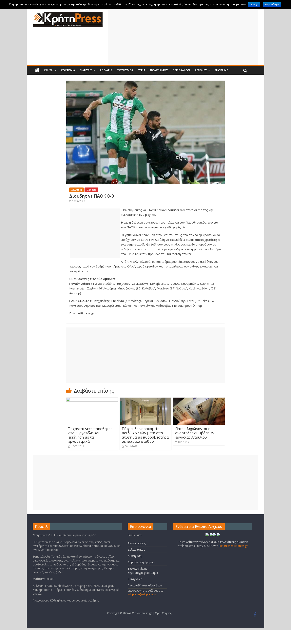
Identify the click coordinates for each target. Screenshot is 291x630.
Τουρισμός (125, 70)
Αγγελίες (201, 70)
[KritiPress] (68, 14)
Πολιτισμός (159, 70)
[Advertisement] (183, 37)
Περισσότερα (272, 4)
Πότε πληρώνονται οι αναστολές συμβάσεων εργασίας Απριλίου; (194, 433)
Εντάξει (254, 4)
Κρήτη (48, 70)
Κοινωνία (68, 70)
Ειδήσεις (86, 70)
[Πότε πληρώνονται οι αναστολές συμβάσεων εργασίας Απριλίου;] (199, 400)
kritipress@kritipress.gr (142, 594)
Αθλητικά (76, 189)
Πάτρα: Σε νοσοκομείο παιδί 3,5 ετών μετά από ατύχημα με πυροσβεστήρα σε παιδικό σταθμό (145, 435)
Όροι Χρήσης (163, 613)
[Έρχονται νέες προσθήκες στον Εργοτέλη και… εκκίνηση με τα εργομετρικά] (92, 400)
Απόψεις (106, 70)
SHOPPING (221, 70)
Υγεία (141, 70)
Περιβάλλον (181, 70)
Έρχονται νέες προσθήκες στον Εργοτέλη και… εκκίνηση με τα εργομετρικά (90, 435)
